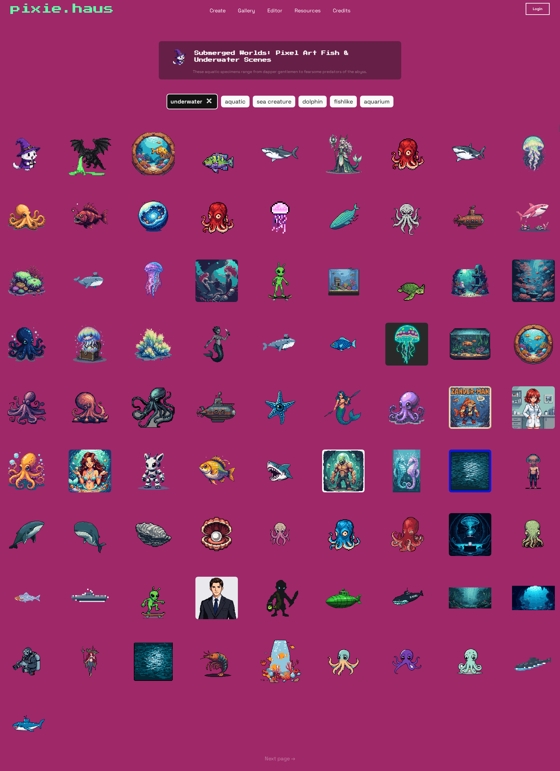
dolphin (312, 101)
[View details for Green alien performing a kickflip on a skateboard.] (153, 598)
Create (218, 10)
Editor (274, 10)
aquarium (377, 101)
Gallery (246, 10)
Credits (341, 10)
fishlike (343, 101)
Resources (308, 10)
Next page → (280, 758)
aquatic (235, 101)
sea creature (274, 101)
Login (537, 8)
